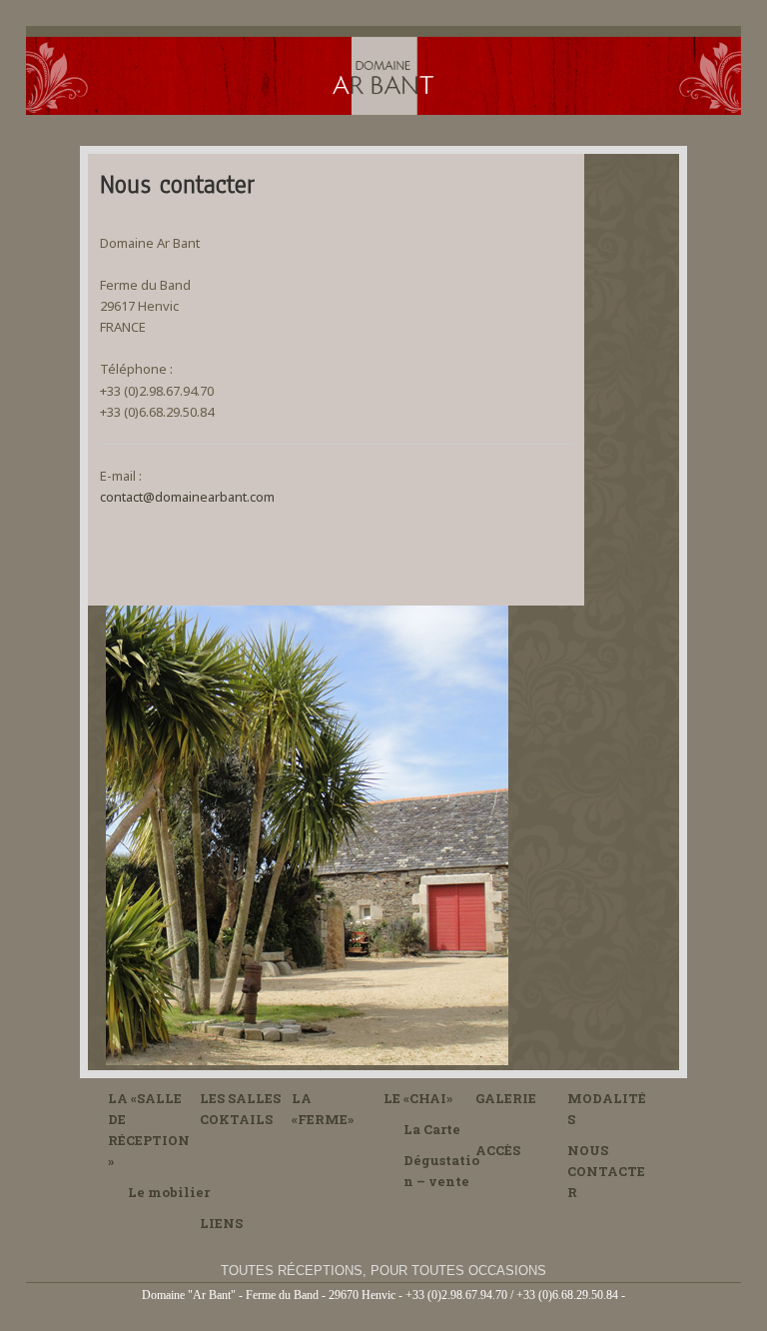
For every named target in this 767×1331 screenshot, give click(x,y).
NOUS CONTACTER (606, 1171)
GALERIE (505, 1098)
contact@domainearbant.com (187, 497)
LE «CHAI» (418, 1098)
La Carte (431, 1129)
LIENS (221, 1223)
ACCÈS (497, 1150)
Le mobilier (169, 1192)
